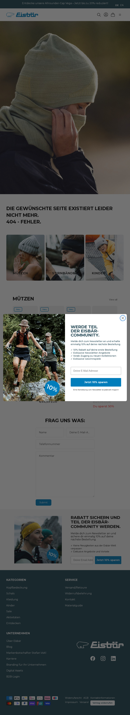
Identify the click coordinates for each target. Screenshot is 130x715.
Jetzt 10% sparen (95, 382)
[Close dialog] (123, 318)
